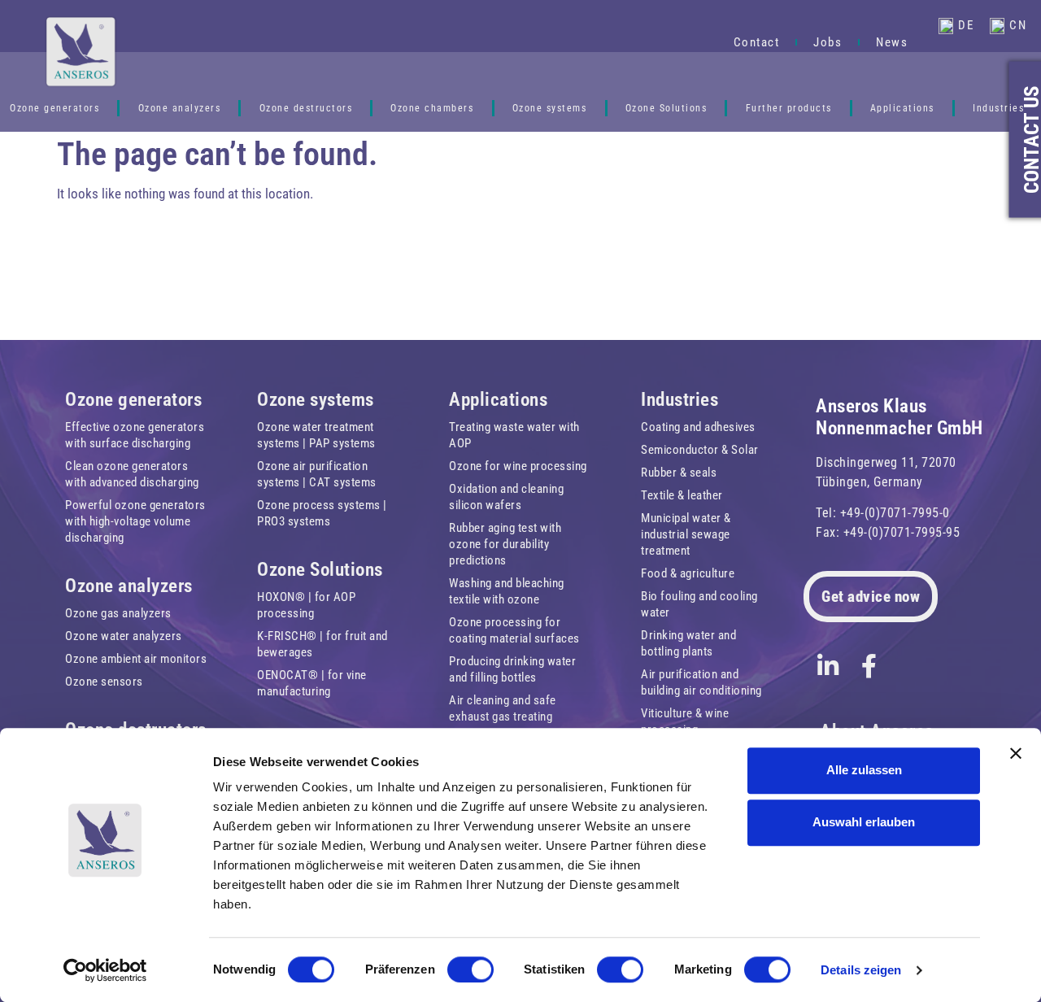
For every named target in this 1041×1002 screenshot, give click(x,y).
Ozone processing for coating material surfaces (514, 630)
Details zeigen (861, 970)
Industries (998, 108)
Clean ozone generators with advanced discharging (132, 474)
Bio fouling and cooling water (699, 604)
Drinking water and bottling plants (688, 643)
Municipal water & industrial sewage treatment (686, 534)
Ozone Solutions (666, 108)
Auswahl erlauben (863, 822)
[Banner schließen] (1015, 753)
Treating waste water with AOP (514, 435)
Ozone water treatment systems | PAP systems (316, 435)
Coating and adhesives (698, 427)
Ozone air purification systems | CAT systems (317, 474)
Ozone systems (549, 108)
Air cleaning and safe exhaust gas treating (502, 708)
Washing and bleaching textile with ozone (506, 591)
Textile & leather (682, 495)
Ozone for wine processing (518, 466)
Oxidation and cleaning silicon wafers (506, 496)
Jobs (827, 42)
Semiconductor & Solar (700, 449)
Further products (789, 108)
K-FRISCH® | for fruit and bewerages (322, 644)
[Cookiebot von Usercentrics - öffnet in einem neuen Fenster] (105, 970)
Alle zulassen (864, 770)
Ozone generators (133, 400)
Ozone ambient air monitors (136, 658)
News (892, 42)
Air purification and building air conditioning (701, 682)
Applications (902, 108)
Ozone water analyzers (123, 636)
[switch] (470, 969)
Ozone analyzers (179, 108)
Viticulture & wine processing (685, 721)
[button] (695, 26)
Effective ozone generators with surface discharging (134, 435)
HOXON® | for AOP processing (306, 605)
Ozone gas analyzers (118, 613)
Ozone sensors (104, 681)
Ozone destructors (306, 108)
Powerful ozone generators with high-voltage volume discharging (135, 521)
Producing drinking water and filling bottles (512, 669)
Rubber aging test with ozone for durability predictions (505, 544)
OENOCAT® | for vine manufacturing (312, 683)
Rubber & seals (679, 472)
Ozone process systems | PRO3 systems (322, 513)
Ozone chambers (431, 108)
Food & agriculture (687, 573)
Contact (757, 42)
